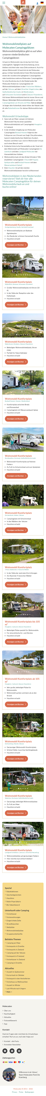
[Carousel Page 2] (19, 217)
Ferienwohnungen (13, 917)
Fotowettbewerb (10, 1020)
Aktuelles (7, 1017)
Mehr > (9, 992)
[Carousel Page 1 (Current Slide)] (17, 217)
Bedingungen (29, 1092)
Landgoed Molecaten (27, 151)
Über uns (7, 1011)
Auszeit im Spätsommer (15, 972)
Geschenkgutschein (14, 895)
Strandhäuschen (13, 924)
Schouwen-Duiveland (13, 95)
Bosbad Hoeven (21, 132)
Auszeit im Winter (13, 985)
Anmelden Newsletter (12, 1044)
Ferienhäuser (12, 914)
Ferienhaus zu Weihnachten (17, 982)
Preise (21, 1092)
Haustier (11, 168)
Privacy (14, 1092)
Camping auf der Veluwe (16, 953)
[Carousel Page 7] (29, 274)
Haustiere (10, 898)
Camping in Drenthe (14, 963)
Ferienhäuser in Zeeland (16, 959)
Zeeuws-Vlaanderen (34, 95)
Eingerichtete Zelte (14, 920)
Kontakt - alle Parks (11, 1041)
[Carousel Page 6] (28, 217)
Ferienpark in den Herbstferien (18, 978)
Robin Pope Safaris (14, 901)
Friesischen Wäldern (33, 86)
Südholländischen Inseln (11, 92)
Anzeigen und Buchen (15, 245)
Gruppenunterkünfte (14, 934)
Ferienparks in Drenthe (15, 946)
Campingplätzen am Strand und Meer (16, 103)
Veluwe (11, 89)
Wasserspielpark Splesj (13, 165)
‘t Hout (26, 160)
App (5, 1024)
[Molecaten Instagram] (12, 1050)
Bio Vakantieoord (13, 905)
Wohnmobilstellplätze (15, 930)
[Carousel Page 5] (26, 217)
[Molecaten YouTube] (19, 1050)
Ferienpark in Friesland (15, 956)
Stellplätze (10, 927)
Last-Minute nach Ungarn (16, 988)
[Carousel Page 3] (21, 217)
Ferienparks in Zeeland (15, 949)
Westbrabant (28, 92)
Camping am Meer (13, 943)
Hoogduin (38, 124)
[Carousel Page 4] (24, 217)
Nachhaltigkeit (9, 1014)
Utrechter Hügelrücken (30, 89)
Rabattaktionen (14, 108)
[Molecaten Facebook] (4, 1050)
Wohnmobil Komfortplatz (18, 224)
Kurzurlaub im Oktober (15, 975)
